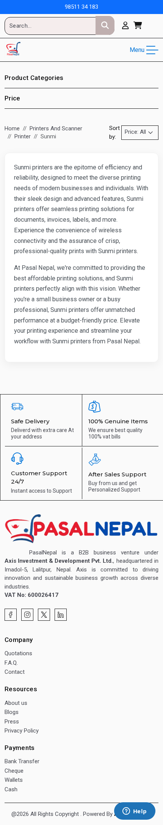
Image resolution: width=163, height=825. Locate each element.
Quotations (18, 653)
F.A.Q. (11, 662)
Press (12, 721)
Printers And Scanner (56, 128)
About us (16, 703)
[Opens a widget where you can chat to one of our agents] (134, 811)
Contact (15, 671)
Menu (137, 49)
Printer (22, 136)
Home (12, 128)
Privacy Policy (22, 730)
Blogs (12, 712)
